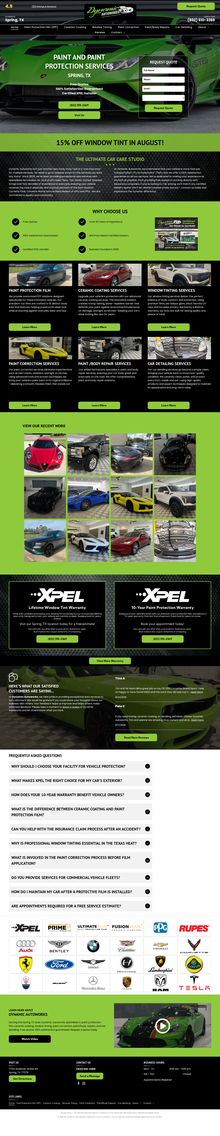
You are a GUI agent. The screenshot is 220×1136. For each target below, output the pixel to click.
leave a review (71, 707)
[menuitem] (14, 27)
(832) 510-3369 (201, 20)
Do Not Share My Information (86, 1113)
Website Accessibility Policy (148, 1113)
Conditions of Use (106, 1113)
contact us (187, 187)
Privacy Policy (66, 1113)
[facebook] (78, 1083)
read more (196, 692)
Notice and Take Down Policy (125, 1113)
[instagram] (84, 1083)
